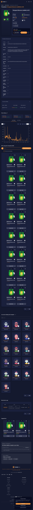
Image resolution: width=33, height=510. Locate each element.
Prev (25, 395)
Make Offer (24, 32)
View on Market (17, 32)
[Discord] (4, 474)
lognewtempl (5, 407)
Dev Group (24, 482)
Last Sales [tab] (19, 120)
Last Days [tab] (13, 120)
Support (8, 491)
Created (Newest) (26, 148)
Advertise (8, 479)
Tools (8, 482)
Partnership (8, 494)
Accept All (23, 503)
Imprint (12, 503)
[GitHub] (12, 474)
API (24, 484)
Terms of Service (7, 450)
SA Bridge (8, 484)
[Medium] (8, 474)
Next (29, 395)
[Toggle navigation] (31, 2)
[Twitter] (2, 474)
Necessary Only (23, 505)
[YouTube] (10, 474)
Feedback (8, 489)
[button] (28, 33)
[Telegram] (6, 474)
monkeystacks (24, 17)
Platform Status (8, 485)
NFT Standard (24, 479)
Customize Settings (23, 507)
